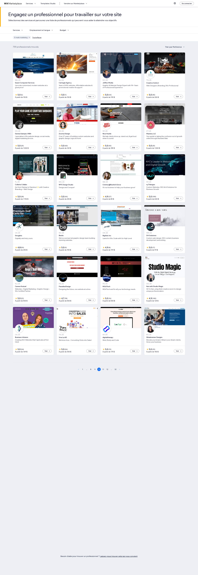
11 (103, 369)
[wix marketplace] (13, 3)
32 (115, 369)
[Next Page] (119, 369)
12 (107, 369)
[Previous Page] (78, 369)
